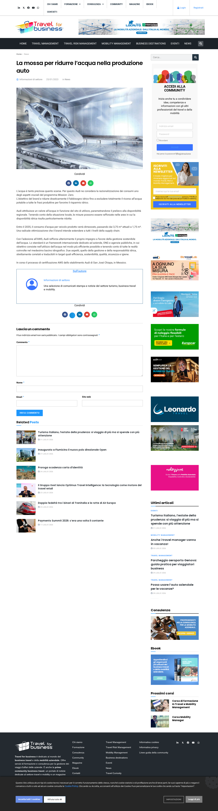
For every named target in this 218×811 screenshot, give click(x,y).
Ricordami (163, 140)
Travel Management (45, 44)
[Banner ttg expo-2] (175, 437)
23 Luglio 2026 (46, 492)
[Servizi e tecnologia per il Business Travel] (175, 409)
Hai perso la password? (166, 153)
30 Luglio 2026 (159, 548)
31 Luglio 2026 (46, 439)
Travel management (162, 555)
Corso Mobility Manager (181, 718)
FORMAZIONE (71, 4)
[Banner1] (175, 369)
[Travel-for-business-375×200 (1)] (175, 336)
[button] (200, 43)
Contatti (52, 12)
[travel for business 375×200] (175, 267)
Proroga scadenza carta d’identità (60, 467)
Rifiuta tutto (54, 799)
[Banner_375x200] (175, 304)
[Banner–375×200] (175, 230)
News (187, 44)
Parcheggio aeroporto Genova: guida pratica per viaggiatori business (174, 564)
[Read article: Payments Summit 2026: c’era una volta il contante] (26, 526)
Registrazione (184, 154)
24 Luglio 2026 (46, 471)
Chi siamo (52, 4)
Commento (23, 342)
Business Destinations (151, 44)
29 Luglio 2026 (159, 572)
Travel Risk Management (80, 44)
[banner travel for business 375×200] (175, 477)
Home (23, 44)
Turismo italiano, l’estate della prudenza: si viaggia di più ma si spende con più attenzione (175, 519)
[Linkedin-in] (18, 7)
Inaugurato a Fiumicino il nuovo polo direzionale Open (72, 449)
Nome (20, 382)
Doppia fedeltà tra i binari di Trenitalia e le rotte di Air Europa (77, 503)
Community (116, 4)
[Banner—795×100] (142, 26)
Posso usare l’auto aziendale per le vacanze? (172, 587)
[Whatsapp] (38, 7)
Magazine (134, 4)
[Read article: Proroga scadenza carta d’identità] (26, 473)
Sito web (86, 397)
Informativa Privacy (175, 197)
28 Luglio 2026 (159, 593)
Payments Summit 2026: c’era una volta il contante (71, 520)
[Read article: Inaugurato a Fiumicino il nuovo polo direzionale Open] (26, 455)
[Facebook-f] (28, 7)
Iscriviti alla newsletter (175, 204)
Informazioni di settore (57, 280)
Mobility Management (116, 44)
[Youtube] (33, 7)
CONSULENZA (94, 4)
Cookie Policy (71, 786)
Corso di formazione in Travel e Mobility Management (185, 704)
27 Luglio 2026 (46, 454)
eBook (149, 4)
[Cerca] (195, 57)
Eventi (175, 44)
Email (20, 397)
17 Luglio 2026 (46, 524)
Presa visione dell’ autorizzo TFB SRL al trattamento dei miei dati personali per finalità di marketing (175, 198)
